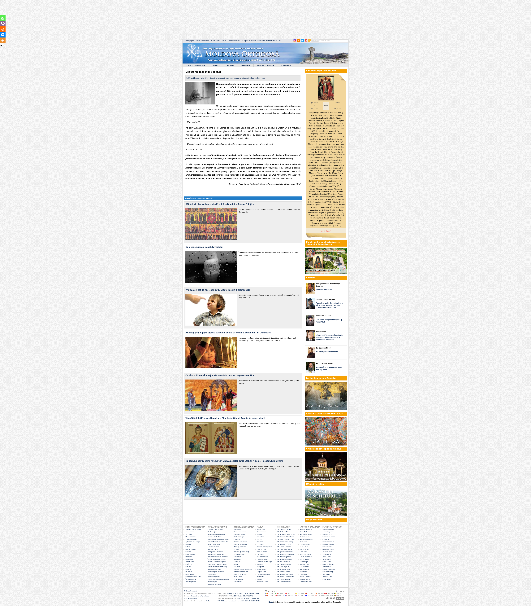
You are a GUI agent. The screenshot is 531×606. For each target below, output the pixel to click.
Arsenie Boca (326, 534)
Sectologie (237, 562)
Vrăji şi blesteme (239, 554)
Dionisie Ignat (326, 547)
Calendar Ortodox (234, 41)
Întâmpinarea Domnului (215, 552)
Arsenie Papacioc (328, 529)
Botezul (187, 547)
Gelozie (259, 539)
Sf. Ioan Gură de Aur (284, 529)
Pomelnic (188, 567)
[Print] (3, 29)
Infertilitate (260, 576)
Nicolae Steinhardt (328, 569)
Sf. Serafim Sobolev (284, 581)
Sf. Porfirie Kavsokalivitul (285, 576)
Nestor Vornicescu (306, 557)
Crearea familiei (262, 549)
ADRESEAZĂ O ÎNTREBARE (243, 596)
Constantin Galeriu (328, 542)
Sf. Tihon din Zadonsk (284, 549)
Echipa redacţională (190, 598)
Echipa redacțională (202, 41)
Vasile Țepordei (305, 579)
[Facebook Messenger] (3, 34)
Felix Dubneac (304, 567)
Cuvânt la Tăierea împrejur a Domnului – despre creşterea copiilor (219, 375)
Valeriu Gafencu (305, 576)
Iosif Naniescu (304, 549)
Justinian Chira (327, 576)
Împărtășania (189, 562)
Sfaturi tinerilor (261, 532)
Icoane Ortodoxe (191, 539)
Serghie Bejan (304, 559)
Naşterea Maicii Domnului (216, 534)
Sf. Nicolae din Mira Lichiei (286, 534)
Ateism (236, 564)
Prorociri (236, 549)
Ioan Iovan (326, 574)
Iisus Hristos (189, 532)
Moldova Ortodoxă (190, 591)
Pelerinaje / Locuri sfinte (193, 576)
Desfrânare (260, 544)
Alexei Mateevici (305, 532)
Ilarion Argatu (326, 554)
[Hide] (1, 46)
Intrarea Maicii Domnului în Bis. (218, 542)
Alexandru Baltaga (306, 534)
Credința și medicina (240, 542)
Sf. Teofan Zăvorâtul (284, 547)
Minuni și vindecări (240, 547)
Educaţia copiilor (262, 559)
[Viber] (3, 23)
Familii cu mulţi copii (263, 574)
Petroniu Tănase (328, 564)
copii (223, 78)
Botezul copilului (190, 549)
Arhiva (224, 41)
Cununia (188, 552)
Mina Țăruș (303, 552)
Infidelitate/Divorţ (262, 581)
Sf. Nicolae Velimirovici (284, 559)
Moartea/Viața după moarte (243, 569)
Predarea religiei (239, 537)
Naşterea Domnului (214, 544)
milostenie (246, 78)
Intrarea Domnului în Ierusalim (218, 557)
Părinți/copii (260, 567)
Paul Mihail (303, 574)
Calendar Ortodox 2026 (215, 529)
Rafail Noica (326, 579)
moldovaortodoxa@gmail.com (199, 596)
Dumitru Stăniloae (328, 544)
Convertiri (237, 539)
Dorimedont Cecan (306, 581)
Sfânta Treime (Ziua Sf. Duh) (217, 567)
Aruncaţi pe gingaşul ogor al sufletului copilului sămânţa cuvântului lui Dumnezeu (228, 333)
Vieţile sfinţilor (212, 532)
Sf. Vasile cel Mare (283, 532)
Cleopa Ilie (325, 539)
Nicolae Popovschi (306, 554)
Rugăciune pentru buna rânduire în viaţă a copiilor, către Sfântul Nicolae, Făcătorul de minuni (234, 461)
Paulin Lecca (304, 572)
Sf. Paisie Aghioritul (283, 579)
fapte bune (230, 78)
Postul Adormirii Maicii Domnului (218, 579)
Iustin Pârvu (326, 559)
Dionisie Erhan (304, 544)
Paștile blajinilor (190, 574)
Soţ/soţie (260, 564)
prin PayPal (206, 601)
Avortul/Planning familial (264, 547)
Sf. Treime (188, 534)
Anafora (188, 544)
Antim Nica (303, 542)
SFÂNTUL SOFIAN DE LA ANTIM (247, 598)
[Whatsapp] (3, 18)
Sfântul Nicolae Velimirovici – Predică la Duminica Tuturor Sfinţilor (219, 204)
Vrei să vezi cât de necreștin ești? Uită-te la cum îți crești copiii (217, 290)
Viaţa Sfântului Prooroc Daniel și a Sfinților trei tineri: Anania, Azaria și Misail (225, 418)
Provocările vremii (240, 532)
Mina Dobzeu (304, 569)
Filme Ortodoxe (239, 579)
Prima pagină (189, 41)
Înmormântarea (190, 579)
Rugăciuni (188, 564)
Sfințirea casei (261, 572)
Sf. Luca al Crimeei (283, 572)
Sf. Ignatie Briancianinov (285, 552)
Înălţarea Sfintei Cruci (215, 537)
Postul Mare (212, 574)
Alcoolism (237, 567)
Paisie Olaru (326, 562)
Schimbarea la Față (214, 569)
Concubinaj (260, 537)
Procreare (260, 554)
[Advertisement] (84, 19)
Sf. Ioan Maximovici (283, 562)
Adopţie (259, 579)
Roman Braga (304, 564)
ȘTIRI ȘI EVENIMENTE (195, 65)
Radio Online (238, 576)
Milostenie (188, 557)
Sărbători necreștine (214, 584)
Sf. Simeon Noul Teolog (285, 542)
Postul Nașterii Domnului (216, 572)
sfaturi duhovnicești (257, 78)
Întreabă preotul (190, 581)
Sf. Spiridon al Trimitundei (285, 537)
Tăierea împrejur (213, 547)
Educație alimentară (240, 544)
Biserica (216, 65)
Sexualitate (237, 557)
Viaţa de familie (262, 552)
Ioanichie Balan (327, 552)
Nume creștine (190, 554)
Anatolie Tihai (304, 537)
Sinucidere (237, 559)
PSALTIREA (286, 65)
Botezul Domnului (213, 549)
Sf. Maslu (188, 572)
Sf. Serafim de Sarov (284, 544)
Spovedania (189, 559)
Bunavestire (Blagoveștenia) (217, 554)
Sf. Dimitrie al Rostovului (285, 554)
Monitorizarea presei (240, 574)
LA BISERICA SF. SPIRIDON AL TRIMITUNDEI (243, 593)
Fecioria (259, 534)
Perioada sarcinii (262, 557)
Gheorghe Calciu (328, 549)
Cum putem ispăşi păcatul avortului (203, 247)
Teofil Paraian (326, 567)
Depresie (260, 542)
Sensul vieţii (261, 529)
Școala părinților (262, 569)
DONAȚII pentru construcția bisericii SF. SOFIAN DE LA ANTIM (239, 601)
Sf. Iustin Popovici (283, 567)
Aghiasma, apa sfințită (192, 542)
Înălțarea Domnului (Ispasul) (217, 562)
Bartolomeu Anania (328, 537)
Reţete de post (212, 581)
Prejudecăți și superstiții (241, 552)
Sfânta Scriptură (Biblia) (193, 529)
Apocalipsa (237, 529)
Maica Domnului (190, 537)
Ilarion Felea (326, 557)
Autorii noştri (215, 41)
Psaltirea (188, 569)
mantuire (237, 78)
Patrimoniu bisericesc (241, 572)
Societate (230, 65)
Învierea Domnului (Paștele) (217, 559)
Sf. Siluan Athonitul (283, 569)
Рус (280, 41)
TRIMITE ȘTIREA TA (265, 65)
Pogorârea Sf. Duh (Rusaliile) (217, 564)
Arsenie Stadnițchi (306, 529)
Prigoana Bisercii (239, 534)
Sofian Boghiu (304, 562)
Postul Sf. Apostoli (213, 576)
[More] (3, 40)
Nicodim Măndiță (328, 572)
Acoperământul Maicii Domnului (218, 539)
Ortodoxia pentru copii (264, 562)
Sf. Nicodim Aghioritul (284, 557)
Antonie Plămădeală (306, 539)
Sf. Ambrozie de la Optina (285, 539)
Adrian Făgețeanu (328, 532)
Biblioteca (245, 65)
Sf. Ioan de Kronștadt (284, 564)
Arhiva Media (238, 581)
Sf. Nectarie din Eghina (285, 574)
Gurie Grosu (304, 547)
